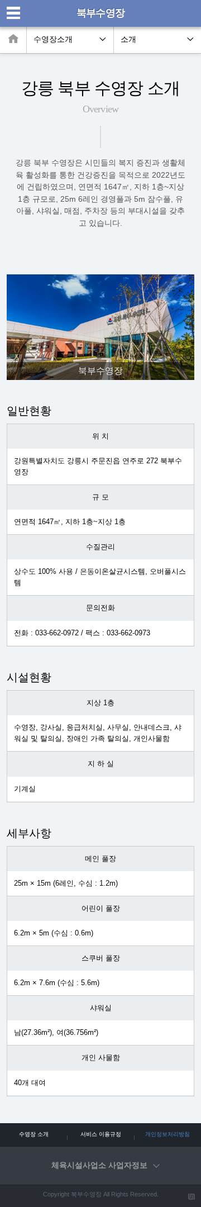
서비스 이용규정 (100, 1134)
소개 (128, 39)
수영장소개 (53, 39)
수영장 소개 (34, 1134)
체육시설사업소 (99, 1165)
